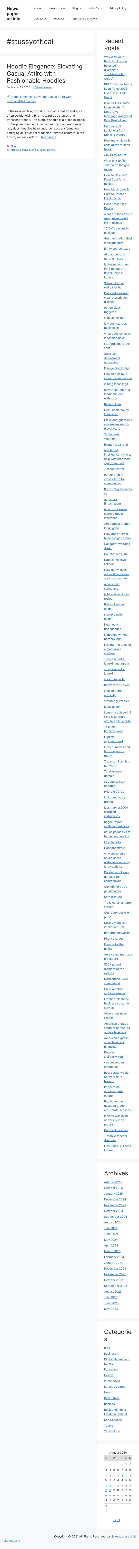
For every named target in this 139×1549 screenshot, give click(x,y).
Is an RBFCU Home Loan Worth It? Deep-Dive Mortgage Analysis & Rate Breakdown (118, 111)
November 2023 (115, 1274)
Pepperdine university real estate (113, 1091)
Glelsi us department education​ (112, 358)
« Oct (116, 1520)
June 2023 (111, 1303)
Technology (112, 1431)
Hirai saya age (114, 938)
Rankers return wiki (117, 685)
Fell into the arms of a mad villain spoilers (117, 649)
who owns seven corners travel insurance (115, 514)
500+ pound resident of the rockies (114, 969)
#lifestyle (16, 149)
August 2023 (113, 1291)
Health (108, 1375)
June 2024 (111, 1234)
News (108, 1392)
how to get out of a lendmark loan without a (117, 394)
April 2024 (111, 1245)
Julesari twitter (114, 469)
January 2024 (113, 1262)
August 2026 (113, 1182)
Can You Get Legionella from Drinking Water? (114, 130)
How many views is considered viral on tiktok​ (117, 145)
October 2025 (113, 1188)
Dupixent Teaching (116, 1130)
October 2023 (113, 1280)
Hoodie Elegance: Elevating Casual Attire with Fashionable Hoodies (44, 73)
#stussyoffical (30, 149)
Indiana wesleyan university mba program (116, 1120)
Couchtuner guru (115, 554)
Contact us (40, 18)
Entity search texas (117, 248)
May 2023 (111, 1309)
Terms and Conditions (84, 18)
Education (111, 1369)
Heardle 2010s (114, 791)
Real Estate (112, 1398)
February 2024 (114, 1257)
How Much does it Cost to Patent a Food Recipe (116, 194)
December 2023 (115, 1268)
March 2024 (112, 1251)
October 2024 (113, 1211)
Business (110, 1353)
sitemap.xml (12, 1540)
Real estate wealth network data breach (117, 1077)
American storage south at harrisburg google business (117, 1028)
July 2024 (110, 1228)
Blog (75, 8)
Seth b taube (113, 897)
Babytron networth (117, 932)
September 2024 (115, 1216)
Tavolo (108, 1425)
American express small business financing (116, 1042)
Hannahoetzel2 (114, 848)
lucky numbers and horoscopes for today (117, 751)
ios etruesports (114, 679)
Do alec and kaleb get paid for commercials (116, 877)
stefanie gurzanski (116, 701)
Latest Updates (57, 8)
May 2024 (111, 1239)
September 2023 (115, 1286)
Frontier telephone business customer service (117, 1003)
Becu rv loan (112, 404)
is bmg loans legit (116, 384)
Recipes (109, 1404)
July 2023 (110, 1297)
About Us (58, 18)
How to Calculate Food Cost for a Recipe (115, 179)
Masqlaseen (112, 706)
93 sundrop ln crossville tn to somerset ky (114, 479)
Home (37, 8)
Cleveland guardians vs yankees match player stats (118, 424)
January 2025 (113, 1193)
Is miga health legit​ (117, 368)
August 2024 (113, 1222)
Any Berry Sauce (115, 155)
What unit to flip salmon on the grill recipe (116, 165)
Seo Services (113, 1420)
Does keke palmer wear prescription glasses (116, 297)
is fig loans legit (114, 317)
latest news (112, 1381)
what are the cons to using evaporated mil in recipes (118, 218)
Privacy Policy (118, 8)
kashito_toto (112, 842)
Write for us (96, 8)
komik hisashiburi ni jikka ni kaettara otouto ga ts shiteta (117, 717)
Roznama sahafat (116, 444)
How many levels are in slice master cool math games (116, 574)
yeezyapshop (47, 149)
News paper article (13, 13)
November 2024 (115, 1205)
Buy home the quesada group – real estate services (117, 1106)
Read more (48, 137)
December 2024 (115, 1199)
